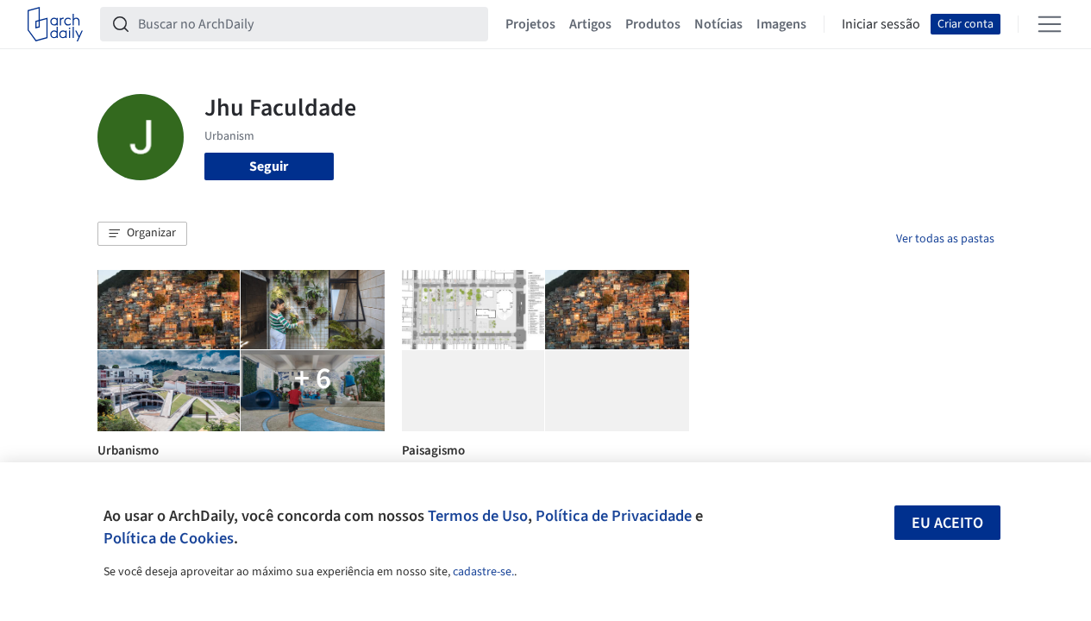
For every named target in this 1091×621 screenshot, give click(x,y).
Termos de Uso (478, 516)
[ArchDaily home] (55, 24)
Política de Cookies (168, 538)
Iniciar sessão (881, 24)
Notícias (718, 24)
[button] (142, 234)
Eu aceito (947, 523)
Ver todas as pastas (945, 239)
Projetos (530, 24)
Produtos (652, 24)
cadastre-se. (483, 571)
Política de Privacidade (614, 516)
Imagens (781, 24)
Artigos (590, 24)
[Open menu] (1049, 24)
